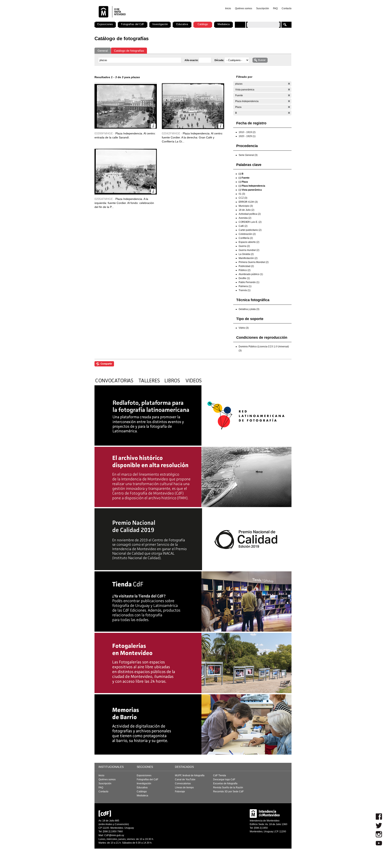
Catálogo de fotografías (129, 50)
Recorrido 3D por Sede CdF (228, 791)
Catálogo (203, 24)
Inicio (228, 8)
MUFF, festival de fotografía (189, 775)
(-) (289, 83)
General (103, 50)
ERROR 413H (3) (248, 201)
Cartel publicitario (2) (250, 230)
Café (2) (243, 226)
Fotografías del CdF (132, 24)
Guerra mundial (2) (249, 250)
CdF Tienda (219, 775)
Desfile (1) (244, 278)
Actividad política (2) (250, 214)
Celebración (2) (247, 234)
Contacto (287, 8)
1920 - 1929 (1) (247, 136)
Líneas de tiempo (184, 787)
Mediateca (224, 24)
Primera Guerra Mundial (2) (254, 262)
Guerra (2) (244, 246)
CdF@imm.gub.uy (114, 835)
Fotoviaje (180, 791)
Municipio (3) (246, 206)
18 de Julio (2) (246, 210)
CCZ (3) (243, 197)
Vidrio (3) (244, 327)
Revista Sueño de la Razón (228, 787)
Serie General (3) (248, 155)
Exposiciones (105, 24)
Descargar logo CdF (224, 779)
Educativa (182, 24)
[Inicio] (147, 20)
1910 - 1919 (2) (247, 132)
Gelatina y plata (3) (249, 309)
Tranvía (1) (244, 290)
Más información (153, 125)
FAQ (275, 8)
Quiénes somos (243, 8)
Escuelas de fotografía (225, 783)
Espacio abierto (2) (249, 242)
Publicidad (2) (246, 266)
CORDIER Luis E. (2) (250, 222)
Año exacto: (192, 60)
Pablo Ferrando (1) (249, 282)
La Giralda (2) (246, 254)
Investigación (160, 24)
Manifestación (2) (248, 258)
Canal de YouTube (185, 779)
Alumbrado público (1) (251, 274)
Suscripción (262, 8)
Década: (220, 60)
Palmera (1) (245, 286)
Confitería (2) (246, 238)
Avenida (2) (245, 218)
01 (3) (242, 193)
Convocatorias (183, 783)
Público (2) (244, 270)
